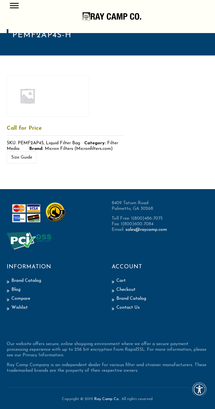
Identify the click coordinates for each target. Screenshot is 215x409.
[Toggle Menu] (14, 5)
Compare (20, 298)
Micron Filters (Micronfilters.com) (79, 149)
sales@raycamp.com (146, 229)
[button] (199, 393)
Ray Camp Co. (107, 399)
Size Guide (21, 157)
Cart (121, 280)
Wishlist (19, 307)
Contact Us (128, 307)
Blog (15, 289)
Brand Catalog (26, 280)
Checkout (125, 289)
